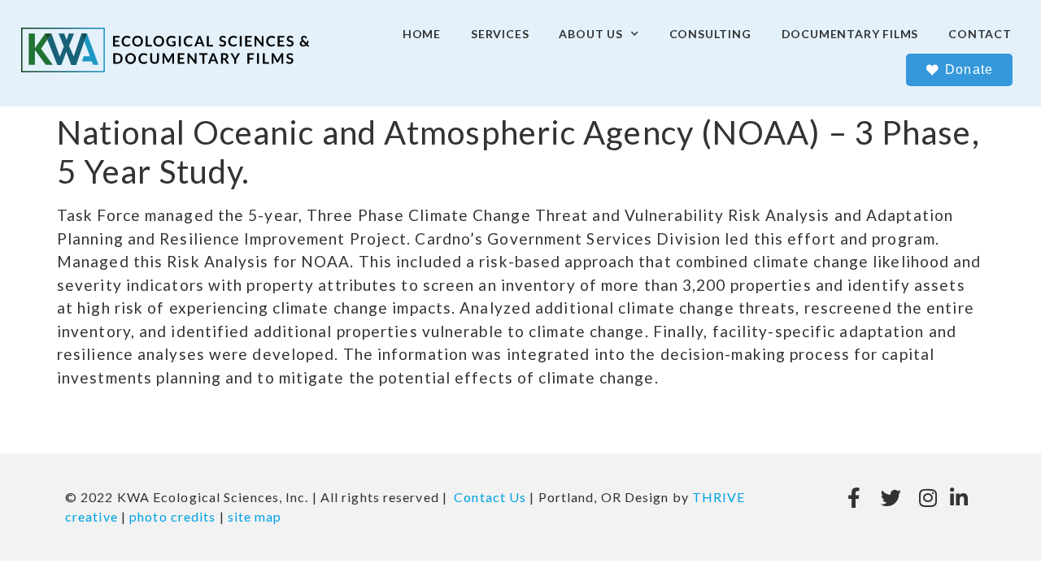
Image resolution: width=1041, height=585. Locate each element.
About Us (590, 34)
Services (500, 34)
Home (422, 34)
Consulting (710, 34)
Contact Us (490, 497)
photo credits (172, 516)
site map (255, 516)
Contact (980, 34)
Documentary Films (850, 34)
